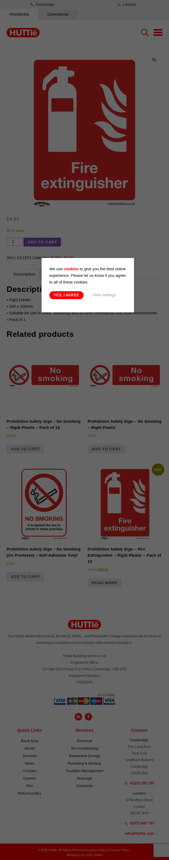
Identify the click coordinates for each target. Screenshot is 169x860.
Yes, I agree (66, 295)
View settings (104, 295)
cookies (71, 269)
